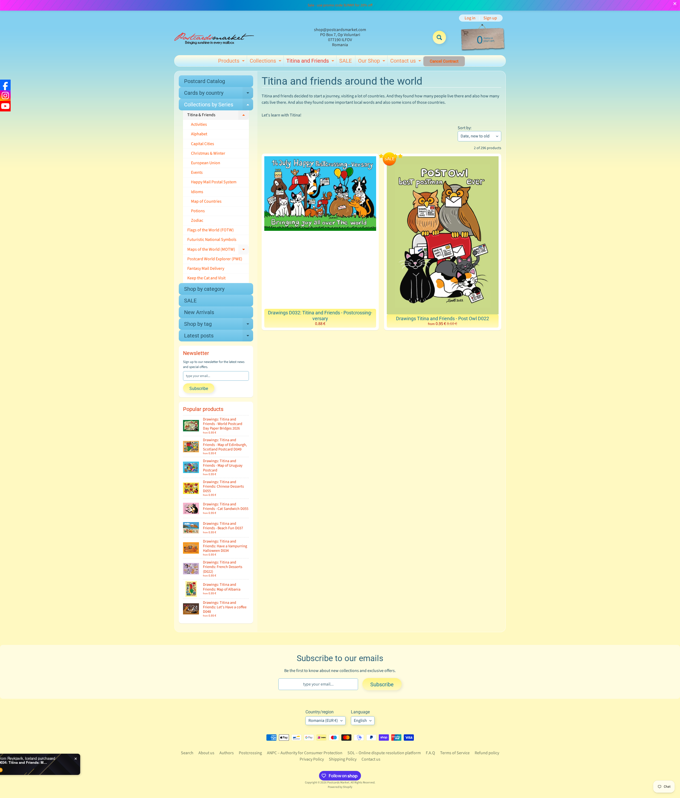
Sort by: (464, 128)
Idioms (197, 192)
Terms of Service (455, 753)
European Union (205, 163)
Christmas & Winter (208, 153)
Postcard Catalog (204, 81)
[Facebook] (5, 85)
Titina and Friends (310, 62)
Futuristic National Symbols (211, 239)
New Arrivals (199, 312)
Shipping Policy (342, 759)
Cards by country (218, 94)
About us (206, 753)
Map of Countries (206, 201)
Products (232, 62)
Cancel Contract (444, 61)
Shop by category (204, 289)
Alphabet (199, 134)
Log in (470, 18)
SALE (345, 61)
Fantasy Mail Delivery (205, 268)
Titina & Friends (218, 116)
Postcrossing (250, 753)
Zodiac (197, 220)
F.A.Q (430, 753)
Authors (226, 753)
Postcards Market (338, 782)
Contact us (406, 62)
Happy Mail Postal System (213, 182)
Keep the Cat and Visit (206, 278)
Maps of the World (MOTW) (218, 250)
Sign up (490, 18)
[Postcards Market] (214, 37)
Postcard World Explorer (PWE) (214, 259)
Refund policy (487, 753)
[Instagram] (5, 95)
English (360, 720)
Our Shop (372, 62)
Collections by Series (218, 105)
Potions (198, 211)
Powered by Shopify (340, 787)
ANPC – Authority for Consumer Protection (304, 753)
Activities (199, 124)
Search (187, 753)
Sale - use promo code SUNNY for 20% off (340, 5)
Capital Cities (202, 144)
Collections (266, 62)
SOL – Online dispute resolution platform (384, 753)
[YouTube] (5, 106)
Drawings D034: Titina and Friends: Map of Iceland (70, 762)
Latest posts (218, 336)
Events (197, 172)
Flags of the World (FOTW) (210, 230)
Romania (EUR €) (323, 720)
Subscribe (198, 388)
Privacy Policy (312, 759)
